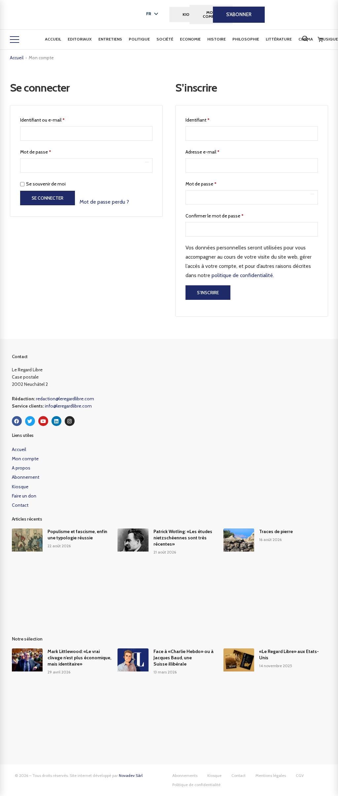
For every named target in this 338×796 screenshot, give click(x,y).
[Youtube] (43, 421)
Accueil (53, 39)
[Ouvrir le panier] (320, 39)
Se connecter (47, 198)
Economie (190, 39)
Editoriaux (80, 39)
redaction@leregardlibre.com (65, 399)
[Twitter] (30, 421)
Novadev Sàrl (131, 775)
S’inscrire (208, 293)
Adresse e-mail (214, 151)
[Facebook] (17, 421)
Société (164, 39)
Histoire (216, 39)
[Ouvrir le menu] (14, 39)
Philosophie (245, 39)
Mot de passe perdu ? (104, 202)
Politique (139, 39)
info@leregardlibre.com (68, 406)
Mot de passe (46, 151)
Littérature (279, 39)
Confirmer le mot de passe (215, 216)
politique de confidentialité (242, 275)
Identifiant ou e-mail (53, 119)
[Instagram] (70, 421)
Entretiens (110, 39)
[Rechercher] (305, 38)
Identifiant (209, 119)
